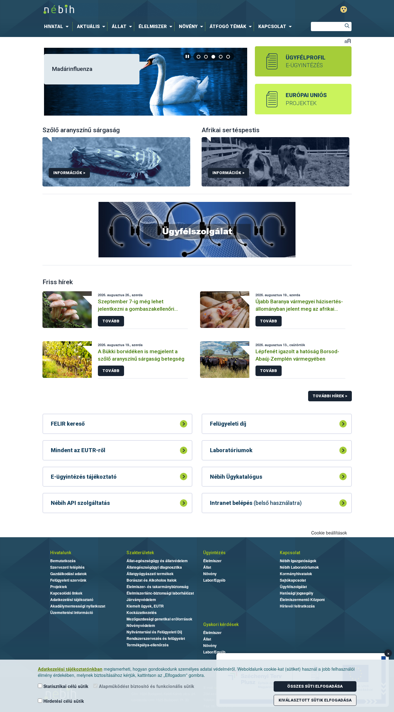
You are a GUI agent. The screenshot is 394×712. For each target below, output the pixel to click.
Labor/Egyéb (214, 580)
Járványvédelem (141, 599)
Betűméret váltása (348, 41)
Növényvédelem (141, 625)
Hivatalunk (60, 552)
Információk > (69, 172)
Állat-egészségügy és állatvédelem (157, 560)
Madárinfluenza (72, 68)
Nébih (131, 9)
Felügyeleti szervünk (68, 580)
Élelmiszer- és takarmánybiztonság (157, 586)
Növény (210, 573)
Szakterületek (140, 552)
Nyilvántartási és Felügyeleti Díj (154, 632)
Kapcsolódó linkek (66, 593)
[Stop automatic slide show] (187, 56)
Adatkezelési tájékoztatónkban (70, 669)
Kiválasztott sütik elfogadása (315, 700)
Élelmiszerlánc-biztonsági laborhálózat (160, 593)
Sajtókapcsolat (293, 580)
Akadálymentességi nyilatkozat (77, 606)
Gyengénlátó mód (343, 9)
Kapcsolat (290, 552)
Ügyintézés (214, 552)
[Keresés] (347, 26)
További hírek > (330, 396)
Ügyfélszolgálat (293, 586)
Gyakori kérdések (221, 624)
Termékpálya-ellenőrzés (148, 645)
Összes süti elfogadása (315, 686)
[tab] (199, 56)
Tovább (111, 321)
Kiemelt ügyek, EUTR (145, 606)
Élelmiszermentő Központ (302, 599)
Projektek (58, 586)
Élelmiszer (212, 560)
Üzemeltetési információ (71, 612)
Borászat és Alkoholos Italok (152, 580)
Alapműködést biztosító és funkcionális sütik (146, 686)
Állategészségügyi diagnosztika (154, 567)
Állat (207, 567)
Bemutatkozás (63, 560)
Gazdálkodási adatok (68, 573)
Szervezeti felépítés (67, 567)
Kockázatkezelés (142, 612)
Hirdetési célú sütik (63, 701)
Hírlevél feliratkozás (297, 606)
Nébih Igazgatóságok (298, 560)
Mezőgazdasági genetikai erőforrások (159, 619)
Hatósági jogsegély (296, 593)
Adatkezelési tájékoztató (71, 599)
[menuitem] (57, 26)
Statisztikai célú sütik (65, 686)
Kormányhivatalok (296, 573)
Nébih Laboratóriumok (299, 567)
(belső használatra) (256, 503)
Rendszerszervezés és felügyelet (156, 638)
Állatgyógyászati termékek (150, 573)
